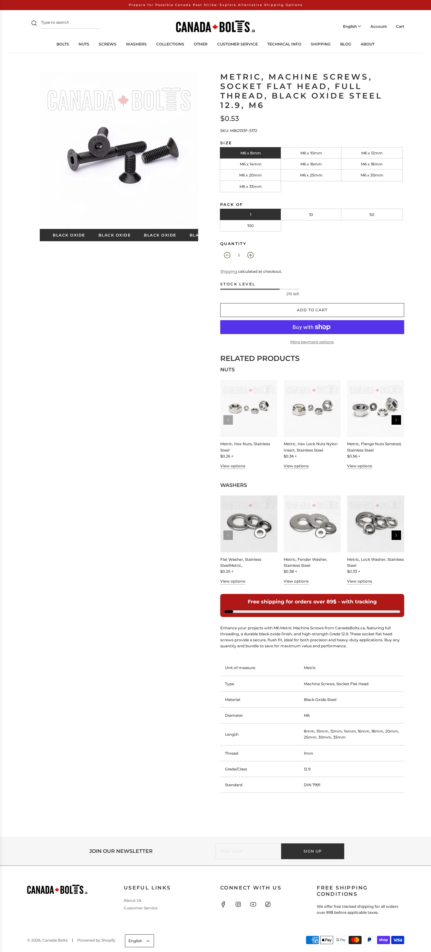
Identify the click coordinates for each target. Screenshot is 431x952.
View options (232, 466)
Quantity (233, 243)
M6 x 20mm (250, 175)
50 (371, 214)
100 (250, 225)
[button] (396, 420)
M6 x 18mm (372, 164)
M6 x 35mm (250, 186)
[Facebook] (223, 904)
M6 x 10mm (311, 153)
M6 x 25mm (311, 175)
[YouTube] (253, 904)
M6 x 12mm (372, 153)
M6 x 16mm (311, 164)
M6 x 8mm (250, 153)
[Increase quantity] (250, 255)
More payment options (312, 341)
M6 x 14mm (251, 164)
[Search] (34, 24)
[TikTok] (268, 904)
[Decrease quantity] (227, 255)
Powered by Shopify (96, 940)
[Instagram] (238, 904)
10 (311, 214)
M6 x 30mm (372, 175)
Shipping (229, 271)
